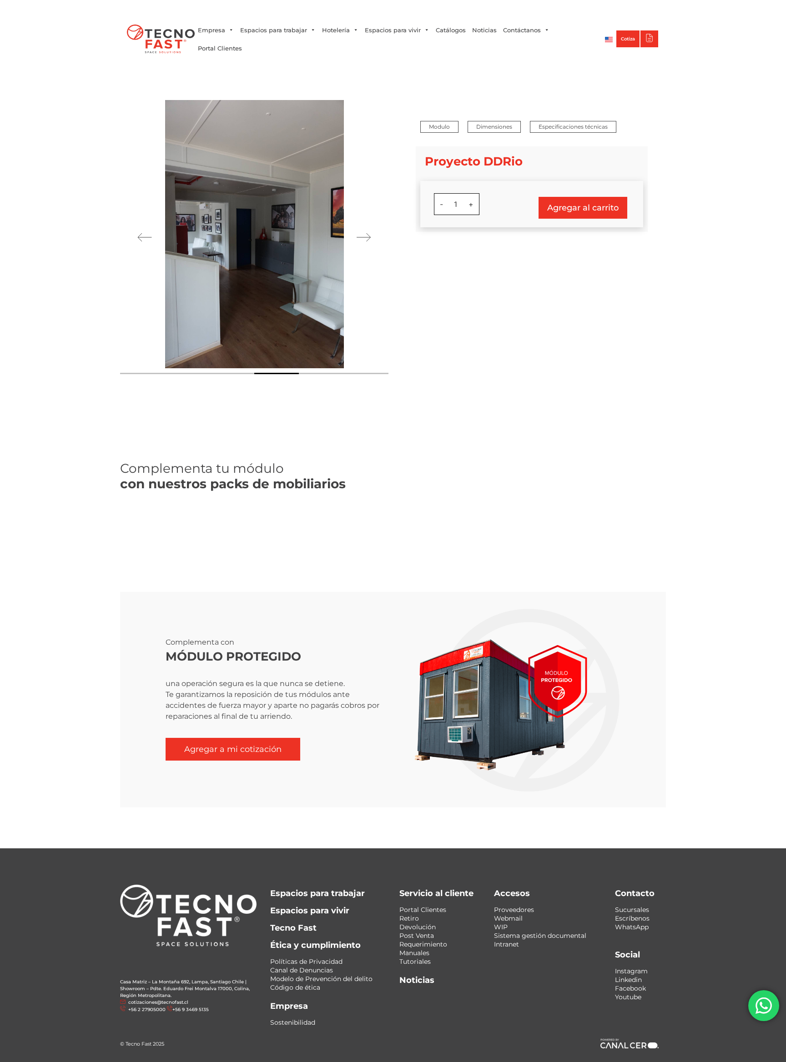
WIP (501, 927)
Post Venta (416, 936)
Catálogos (451, 30)
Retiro (409, 918)
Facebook (630, 988)
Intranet (506, 944)
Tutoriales (415, 961)
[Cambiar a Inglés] (609, 39)
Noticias (484, 30)
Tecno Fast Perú (497, 8)
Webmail (508, 918)
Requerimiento (423, 944)
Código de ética (295, 987)
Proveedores (514, 910)
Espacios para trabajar (273, 30)
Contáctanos (522, 30)
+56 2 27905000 (322, 9)
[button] (439, 127)
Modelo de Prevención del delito (321, 979)
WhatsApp (632, 927)
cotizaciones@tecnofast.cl (158, 1002)
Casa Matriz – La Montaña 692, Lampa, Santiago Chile (182, 982)
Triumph (566, 8)
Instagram (631, 971)
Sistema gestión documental (540, 936)
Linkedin (628, 980)
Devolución (417, 927)
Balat (596, 8)
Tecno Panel (631, 8)
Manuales (414, 953)
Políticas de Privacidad (306, 961)
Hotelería (336, 30)
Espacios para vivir (393, 30)
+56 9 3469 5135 (369, 9)
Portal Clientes (220, 48)
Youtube (628, 997)
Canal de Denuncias (301, 970)
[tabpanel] (254, 234)
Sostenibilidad (292, 1022)
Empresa (211, 30)
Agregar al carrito (583, 208)
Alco (536, 8)
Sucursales (632, 910)
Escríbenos (632, 918)
